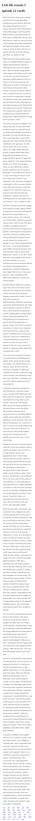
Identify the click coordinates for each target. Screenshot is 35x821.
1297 (29, 810)
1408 (9, 817)
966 (25, 817)
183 (23, 807)
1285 (19, 817)
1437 (4, 814)
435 (15, 817)
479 (13, 819)
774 (9, 819)
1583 (14, 812)
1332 (18, 810)
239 (4, 807)
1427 (24, 810)
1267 (19, 814)
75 (29, 814)
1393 (4, 812)
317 (18, 819)
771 (19, 812)
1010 (30, 817)
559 (13, 807)
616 (4, 819)
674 (9, 814)
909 (4, 810)
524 (9, 807)
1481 (4, 817)
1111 (25, 814)
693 (28, 807)
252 (13, 810)
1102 (14, 814)
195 (18, 807)
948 (23, 819)
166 (9, 810)
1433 (28, 812)
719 (9, 812)
